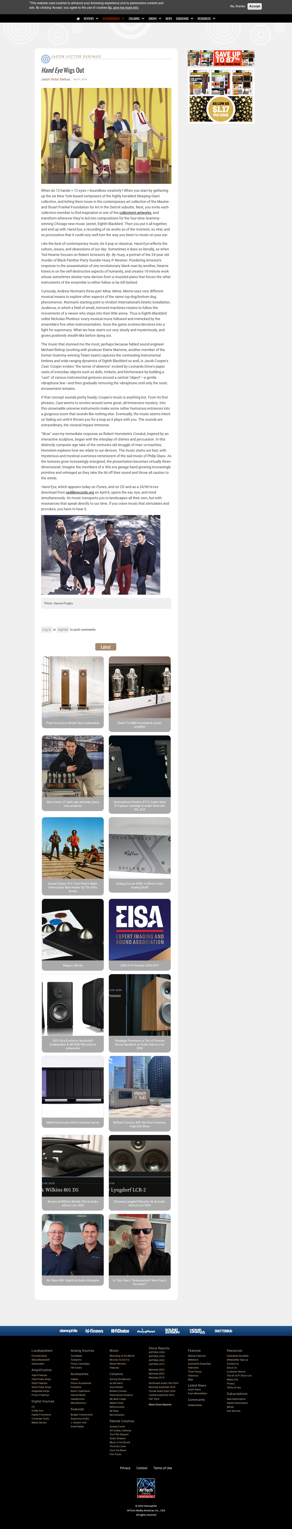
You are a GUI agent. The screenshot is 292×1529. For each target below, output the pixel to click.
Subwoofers (38, 1363)
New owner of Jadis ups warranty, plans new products (73, 804)
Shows (153, 18)
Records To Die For (120, 1359)
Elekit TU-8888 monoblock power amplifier (140, 725)
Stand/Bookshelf (40, 1359)
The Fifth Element (119, 1434)
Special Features (197, 1355)
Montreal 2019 (156, 1377)
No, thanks (237, 6)
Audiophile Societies (237, 1355)
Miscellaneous (78, 1403)
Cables (74, 1379)
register (63, 629)
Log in (46, 629)
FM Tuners (76, 1367)
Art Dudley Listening (120, 1430)
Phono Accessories (81, 1383)
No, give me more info (123, 7)
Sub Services (233, 1411)
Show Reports (159, 1348)
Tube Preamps (39, 1375)
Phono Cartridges (80, 1363)
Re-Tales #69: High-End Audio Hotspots (73, 1280)
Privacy (231, 1383)
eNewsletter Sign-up (237, 1359)
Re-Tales (114, 1411)
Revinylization (117, 1415)
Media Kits (232, 1379)
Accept (254, 6)
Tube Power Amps (41, 1379)
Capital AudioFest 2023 (161, 1395)
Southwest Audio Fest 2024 (163, 1383)
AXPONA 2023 (157, 1356)
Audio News (194, 1389)
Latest (106, 647)
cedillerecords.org (80, 492)
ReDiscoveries (117, 1407)
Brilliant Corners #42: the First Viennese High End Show (139, 1124)
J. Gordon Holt (78, 1422)
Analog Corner (117, 1426)
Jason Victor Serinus (76, 56)
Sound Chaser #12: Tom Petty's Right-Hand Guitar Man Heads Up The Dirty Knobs (73, 887)
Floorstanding (39, 1355)
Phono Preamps (40, 1395)
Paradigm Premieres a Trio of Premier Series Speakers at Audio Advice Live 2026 (140, 1044)
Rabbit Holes (116, 1403)
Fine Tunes (115, 1454)
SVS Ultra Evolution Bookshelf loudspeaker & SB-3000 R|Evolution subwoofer (73, 1044)
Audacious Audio (80, 1418)
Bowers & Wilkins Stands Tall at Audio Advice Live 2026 (73, 1203)
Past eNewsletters (197, 1393)
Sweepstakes (195, 1405)
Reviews (89, 18)
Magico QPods (73, 965)
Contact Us (233, 1363)
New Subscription (236, 1399)
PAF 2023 (154, 1399)
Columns (134, 18)
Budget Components (82, 1414)
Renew (230, 1407)
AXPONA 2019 (157, 1364)
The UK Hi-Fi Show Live (239, 1375)
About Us (232, 1367)
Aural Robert (116, 1387)
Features (114, 1367)
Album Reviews (118, 1363)
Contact (141, 1468)
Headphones (77, 1399)
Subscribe (182, 18)
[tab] (105, 647)
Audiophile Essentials (199, 1363)
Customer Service (236, 1371)
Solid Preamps (39, 1383)
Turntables (76, 1355)
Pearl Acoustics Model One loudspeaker (73, 723)
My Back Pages (118, 1399)
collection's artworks (135, 213)
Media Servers (39, 1422)
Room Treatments (80, 1391)
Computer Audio (40, 1418)
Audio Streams (118, 1438)
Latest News (197, 1385)
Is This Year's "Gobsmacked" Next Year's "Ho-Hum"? (139, 1282)
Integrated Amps (40, 1391)
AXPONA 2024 (157, 1352)
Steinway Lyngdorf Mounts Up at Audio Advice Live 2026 (139, 1203)
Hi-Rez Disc (38, 1410)
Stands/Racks (78, 1395)
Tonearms (76, 1359)
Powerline (76, 1387)
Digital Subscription (237, 1403)
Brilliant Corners (118, 1391)
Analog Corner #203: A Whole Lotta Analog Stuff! (139, 885)
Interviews (193, 1367)
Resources (204, 18)
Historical (193, 1375)
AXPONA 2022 (157, 1360)
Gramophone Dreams (121, 1395)
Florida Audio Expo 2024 (162, 1391)
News (169, 18)
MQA (190, 1379)
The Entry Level (118, 1446)
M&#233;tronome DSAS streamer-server (72, 1122)
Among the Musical (120, 1379)
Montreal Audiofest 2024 (162, 1387)
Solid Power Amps (41, 1387)
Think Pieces (194, 1371)
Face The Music (118, 1450)
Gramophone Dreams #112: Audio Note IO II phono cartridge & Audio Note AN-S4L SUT (140, 805)
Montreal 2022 (156, 1373)
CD (33, 1406)
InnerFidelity (77, 1426)
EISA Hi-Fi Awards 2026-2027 (140, 965)
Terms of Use (234, 1387)
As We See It (116, 1383)
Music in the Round (120, 1442)
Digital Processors (41, 1414)
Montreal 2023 (156, 1369)
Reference (193, 1359)
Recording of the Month (122, 1355)
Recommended (111, 18)
